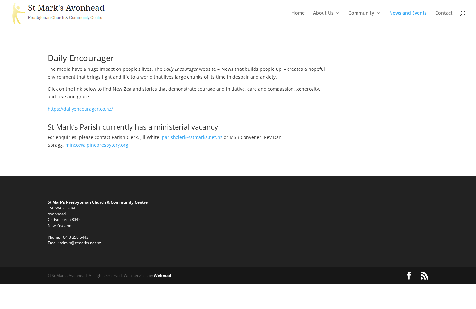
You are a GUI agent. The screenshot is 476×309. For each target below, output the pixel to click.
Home (298, 13)
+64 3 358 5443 (74, 237)
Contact (444, 13)
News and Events (408, 13)
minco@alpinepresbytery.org (96, 145)
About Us (323, 13)
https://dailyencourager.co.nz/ (80, 109)
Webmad (162, 275)
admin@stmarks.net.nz (80, 243)
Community (361, 13)
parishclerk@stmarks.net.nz (192, 137)
